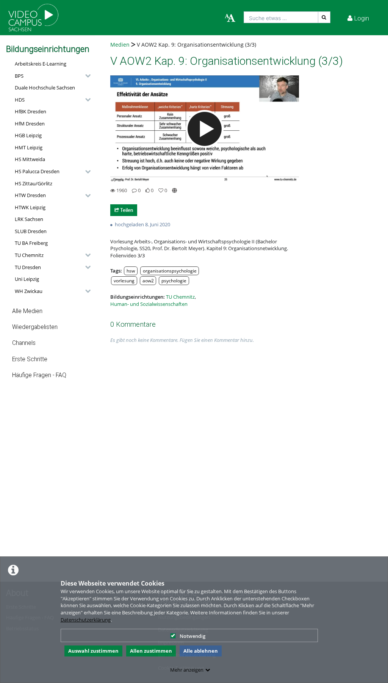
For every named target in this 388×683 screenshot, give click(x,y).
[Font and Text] (230, 18)
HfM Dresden (30, 123)
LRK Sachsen (29, 219)
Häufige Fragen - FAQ (39, 375)
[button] (50, 76)
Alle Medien (27, 311)
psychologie (173, 280)
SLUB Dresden (31, 231)
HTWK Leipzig (30, 207)
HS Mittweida (30, 159)
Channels (24, 343)
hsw (131, 271)
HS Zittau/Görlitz (33, 183)
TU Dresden (28, 267)
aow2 (148, 280)
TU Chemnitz (29, 255)
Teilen (126, 210)
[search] (281, 17)
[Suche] (324, 17)
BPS (19, 75)
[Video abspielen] (205, 129)
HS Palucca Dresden (37, 171)
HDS (20, 99)
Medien (120, 44)
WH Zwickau (28, 291)
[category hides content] (85, 76)
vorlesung (124, 280)
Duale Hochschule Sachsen (45, 87)
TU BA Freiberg (31, 243)
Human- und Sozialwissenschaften (149, 304)
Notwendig (192, 636)
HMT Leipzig (28, 147)
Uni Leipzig (27, 279)
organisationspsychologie (170, 271)
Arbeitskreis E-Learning (40, 63)
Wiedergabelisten (35, 327)
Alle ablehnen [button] (200, 650)
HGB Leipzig (28, 135)
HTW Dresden (30, 195)
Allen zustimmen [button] (151, 650)
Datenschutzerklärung (86, 619)
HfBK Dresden (30, 111)
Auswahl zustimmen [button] (93, 650)
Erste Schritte (29, 359)
